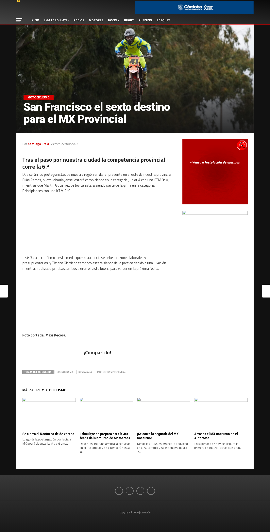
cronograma (65, 372)
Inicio (35, 20)
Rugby (129, 20)
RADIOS (79, 20)
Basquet (163, 20)
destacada (85, 372)
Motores (96, 20)
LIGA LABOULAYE (56, 20)
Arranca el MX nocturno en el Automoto (216, 436)
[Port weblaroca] (215, 213)
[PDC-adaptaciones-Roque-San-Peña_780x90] (194, 13)
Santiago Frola (38, 143)
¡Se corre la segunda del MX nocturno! (158, 436)
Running (145, 20)
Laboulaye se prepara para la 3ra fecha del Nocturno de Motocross (105, 436)
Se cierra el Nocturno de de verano (48, 434)
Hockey (113, 20)
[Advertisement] (97, 224)
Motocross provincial (111, 372)
